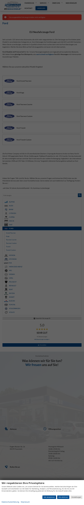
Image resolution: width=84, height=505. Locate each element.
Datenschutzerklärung (10, 502)
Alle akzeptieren (49, 497)
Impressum (25, 502)
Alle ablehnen (63, 497)
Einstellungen (76, 497)
